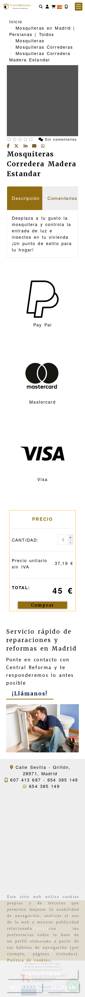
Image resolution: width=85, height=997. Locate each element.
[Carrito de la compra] (53, 6)
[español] (59, 6)
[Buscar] (41, 6)
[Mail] (35, 146)
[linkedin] (27, 146)
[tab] (24, 198)
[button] (47, 6)
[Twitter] (17, 146)
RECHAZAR (24, 987)
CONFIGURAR (43, 974)
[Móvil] (66, 6)
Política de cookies (29, 960)
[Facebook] (9, 146)
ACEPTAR (63, 987)
